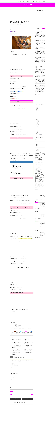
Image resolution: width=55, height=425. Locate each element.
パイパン (38, 120)
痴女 (37, 119)
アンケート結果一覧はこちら (39, 137)
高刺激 (36, 187)
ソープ (38, 124)
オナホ (36, 155)
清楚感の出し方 (36, 181)
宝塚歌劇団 (40, 175)
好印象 (17, 357)
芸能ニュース (15, 331)
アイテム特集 (37, 144)
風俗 (37, 186)
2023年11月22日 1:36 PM (13, 364)
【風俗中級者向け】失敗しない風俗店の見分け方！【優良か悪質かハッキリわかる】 (40, 57)
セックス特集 (17, 356)
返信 (11, 367)
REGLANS (38, 153)
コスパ (42, 155)
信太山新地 (37, 170)
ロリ (37, 118)
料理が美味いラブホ (42, 177)
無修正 (41, 181)
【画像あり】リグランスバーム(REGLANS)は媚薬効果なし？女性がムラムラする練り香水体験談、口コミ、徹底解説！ (28, 350)
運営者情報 (22, 402)
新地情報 (36, 178)
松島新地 (40, 179)
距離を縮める (40, 185)
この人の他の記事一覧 (38, 208)
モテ (18, 357)
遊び (43, 185)
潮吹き (39, 181)
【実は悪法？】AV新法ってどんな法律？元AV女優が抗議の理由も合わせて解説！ (18, 333)
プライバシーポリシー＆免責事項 (17, 402)
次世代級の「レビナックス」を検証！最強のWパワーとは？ (40, 40)
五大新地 (36, 168)
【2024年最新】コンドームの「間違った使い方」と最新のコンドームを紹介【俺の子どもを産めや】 (16, 353)
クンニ (39, 155)
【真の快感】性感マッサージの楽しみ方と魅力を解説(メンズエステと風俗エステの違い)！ (16, 339)
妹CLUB (36, 175)
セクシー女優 (38, 158)
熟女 (37, 108)
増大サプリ (40, 171)
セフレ (43, 159)
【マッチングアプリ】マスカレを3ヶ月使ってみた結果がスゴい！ (40, 32)
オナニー (43, 154)
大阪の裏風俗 (37, 173)
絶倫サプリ (39, 184)
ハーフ (38, 133)
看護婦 (38, 132)
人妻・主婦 (38, 110)
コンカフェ (36, 156)
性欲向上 (38, 176)
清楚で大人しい (41, 180)
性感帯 (36, 176)
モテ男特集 (31, 331)
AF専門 (40, 152)
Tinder (41, 153)
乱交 (37, 123)
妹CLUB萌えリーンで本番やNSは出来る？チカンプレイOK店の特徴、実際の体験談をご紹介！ (40, 86)
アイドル (36, 154)
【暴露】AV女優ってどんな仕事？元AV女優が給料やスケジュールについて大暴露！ (24, 333)
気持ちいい (15, 357)
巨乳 (37, 107)
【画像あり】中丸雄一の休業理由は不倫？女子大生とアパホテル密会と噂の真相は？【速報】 (13, 333)
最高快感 (23, 357)
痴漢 (37, 122)
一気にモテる (21, 357)
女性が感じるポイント (38, 174)
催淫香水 (40, 170)
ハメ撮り (38, 121)
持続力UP (36, 177)
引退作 (43, 175)
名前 (10, 387)
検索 (43, 28)
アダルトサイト (40, 154)
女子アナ (41, 173)
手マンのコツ (41, 176)
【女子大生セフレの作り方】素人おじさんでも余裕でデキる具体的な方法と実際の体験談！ (16, 346)
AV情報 (20, 331)
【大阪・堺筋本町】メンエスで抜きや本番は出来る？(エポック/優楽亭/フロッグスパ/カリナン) (40, 67)
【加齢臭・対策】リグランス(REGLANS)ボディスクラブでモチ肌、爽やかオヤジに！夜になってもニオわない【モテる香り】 (16, 350)
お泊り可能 (43, 153)
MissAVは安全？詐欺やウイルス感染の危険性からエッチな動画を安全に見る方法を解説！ (40, 76)
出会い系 (43, 170)
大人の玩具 (36, 172)
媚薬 (37, 175)
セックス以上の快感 (38, 159)
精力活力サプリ (37, 150)
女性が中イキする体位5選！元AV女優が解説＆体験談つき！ (29, 333)
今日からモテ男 (38, 169)
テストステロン (36, 160)
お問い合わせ (25, 402)
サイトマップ (11, 402)
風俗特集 (26, 331)
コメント (11, 379)
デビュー (40, 160)
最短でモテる (40, 178)
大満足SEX (41, 172)
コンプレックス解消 (39, 157)
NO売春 (36, 153)
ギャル (38, 109)
